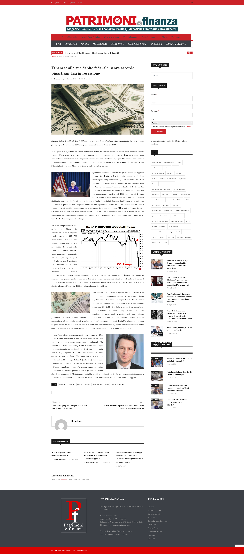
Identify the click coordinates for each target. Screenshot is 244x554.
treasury (79, 384)
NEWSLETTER (156, 44)
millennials (156, 205)
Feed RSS (151, 539)
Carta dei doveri (154, 514)
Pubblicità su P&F (154, 510)
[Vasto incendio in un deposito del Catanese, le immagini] (158, 376)
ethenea (87, 384)
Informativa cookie (155, 531)
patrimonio (168, 210)
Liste (152, 119)
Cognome (155, 110)
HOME (58, 44)
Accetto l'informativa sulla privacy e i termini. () (171, 126)
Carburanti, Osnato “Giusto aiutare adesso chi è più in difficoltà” (177, 402)
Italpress (158, 333)
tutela (165, 242)
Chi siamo (151, 507)
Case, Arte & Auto (111, 37)
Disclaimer (152, 524)
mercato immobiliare (174, 200)
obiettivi (166, 205)
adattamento (156, 162)
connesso (64, 479)
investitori (62, 384)
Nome (153, 102)
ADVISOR (85, 44)
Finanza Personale (130, 37)
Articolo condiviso (60, 459)
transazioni (156, 242)
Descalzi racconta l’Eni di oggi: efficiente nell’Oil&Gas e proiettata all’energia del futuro (129, 455)
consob (169, 173)
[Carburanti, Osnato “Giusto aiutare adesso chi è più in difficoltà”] (158, 404)
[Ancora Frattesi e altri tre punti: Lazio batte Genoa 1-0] (158, 362)
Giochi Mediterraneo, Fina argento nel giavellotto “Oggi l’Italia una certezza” (178, 388)
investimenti (185, 194)
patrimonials (156, 210)
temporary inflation (184, 237)
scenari (162, 237)
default (107, 384)
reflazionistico (174, 226)
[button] (188, 53)
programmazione (176, 221)
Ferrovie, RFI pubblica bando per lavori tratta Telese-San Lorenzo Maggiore (96, 455)
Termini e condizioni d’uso (157, 521)
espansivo (182, 178)
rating (188, 221)
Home (53, 56)
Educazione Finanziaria (171, 37)
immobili (155, 194)
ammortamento (169, 162)
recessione (71, 384)
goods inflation (179, 189)
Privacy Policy (153, 528)
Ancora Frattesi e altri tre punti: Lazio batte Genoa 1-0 (179, 359)
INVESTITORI (71, 44)
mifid (187, 200)
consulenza (180, 173)
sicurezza (171, 237)
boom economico (158, 173)
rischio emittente (158, 232)
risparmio (187, 232)
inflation (165, 194)
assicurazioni (156, 168)
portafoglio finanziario (160, 221)
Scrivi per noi (153, 517)
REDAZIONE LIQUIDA (137, 44)
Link (189, 126)
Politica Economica (69, 37)
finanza (154, 184)
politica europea (177, 216)
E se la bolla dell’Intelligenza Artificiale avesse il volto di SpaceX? (92, 53)
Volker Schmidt (97, 384)
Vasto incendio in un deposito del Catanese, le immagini (179, 373)
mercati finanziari (158, 200)
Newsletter (152, 535)
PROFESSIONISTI (100, 44)
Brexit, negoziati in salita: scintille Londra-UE (62, 454)
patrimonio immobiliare (160, 216)
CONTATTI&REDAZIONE (176, 44)
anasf (179, 162)
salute (154, 237)
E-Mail (154, 94)
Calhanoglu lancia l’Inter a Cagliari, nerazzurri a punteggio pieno (170, 342)
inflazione (174, 194)
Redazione (57, 79)
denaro (154, 178)
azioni (175, 168)
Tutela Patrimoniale (149, 37)
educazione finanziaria (168, 178)
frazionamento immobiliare (161, 189)
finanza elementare (167, 184)
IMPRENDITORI (117, 44)
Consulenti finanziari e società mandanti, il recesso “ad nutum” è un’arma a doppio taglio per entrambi (179, 298)
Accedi (80, 2)
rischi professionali (173, 232)
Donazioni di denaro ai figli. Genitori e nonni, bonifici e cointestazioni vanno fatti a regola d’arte (177, 264)
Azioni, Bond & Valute (90, 37)
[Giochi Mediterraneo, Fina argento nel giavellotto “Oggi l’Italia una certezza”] (158, 389)
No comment (85, 79)
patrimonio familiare (182, 210)
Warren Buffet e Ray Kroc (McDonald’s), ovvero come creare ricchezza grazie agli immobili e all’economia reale (178, 281)
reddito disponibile (158, 226)
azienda (167, 168)
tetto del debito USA (118, 384)
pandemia (176, 205)
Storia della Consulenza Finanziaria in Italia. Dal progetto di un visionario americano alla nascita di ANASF (179, 314)
